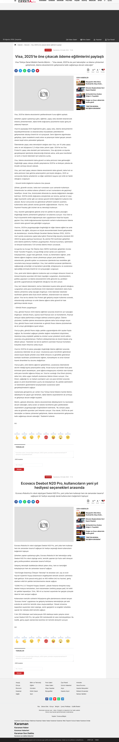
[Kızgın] (46, 434)
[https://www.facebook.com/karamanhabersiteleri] (46, 698)
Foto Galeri (86, 39)
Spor (31, 694)
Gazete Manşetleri (82, 688)
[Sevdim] (31, 434)
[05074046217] (58, 698)
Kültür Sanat (34, 691)
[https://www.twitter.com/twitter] (50, 698)
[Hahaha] (53, 434)
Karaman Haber (41, 721)
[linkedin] (33, 70)
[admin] (62, 698)
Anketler (79, 682)
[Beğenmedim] (39, 434)
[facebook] (16, 70)
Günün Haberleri (66, 685)
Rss (39, 706)
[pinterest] (37, 70)
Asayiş (18, 682)
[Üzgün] (68, 434)
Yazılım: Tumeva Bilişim (59, 716)
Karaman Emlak (85, 721)
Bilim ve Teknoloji (35, 682)
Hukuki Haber (75, 721)
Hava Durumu (80, 685)
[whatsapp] (24, 70)
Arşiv (62, 688)
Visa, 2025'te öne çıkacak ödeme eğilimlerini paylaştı (46, 45)
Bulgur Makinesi (30, 721)
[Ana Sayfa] (15, 45)
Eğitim (32, 685)
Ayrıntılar (90, 740)
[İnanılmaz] (60, 434)
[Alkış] (24, 434)
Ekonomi (26, 45)
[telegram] (29, 70)
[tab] (19, 447)
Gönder (19, 469)
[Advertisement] (59, 23)
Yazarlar (98, 39)
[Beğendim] (17, 434)
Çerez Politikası (65, 706)
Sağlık (18, 694)
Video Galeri (72, 39)
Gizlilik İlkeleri (76, 706)
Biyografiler (49, 691)
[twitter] (20, 70)
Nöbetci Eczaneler (82, 691)
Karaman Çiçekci (19, 721)
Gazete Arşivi (65, 691)
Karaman (18, 691)
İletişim (57, 706)
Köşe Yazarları (49, 688)
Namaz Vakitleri (81, 694)
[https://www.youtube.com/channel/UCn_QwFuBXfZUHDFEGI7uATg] (54, 698)
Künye (52, 706)
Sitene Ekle (44, 706)
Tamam (97, 740)
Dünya (18, 685)
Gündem (33, 688)
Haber (48, 721)
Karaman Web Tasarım (64, 721)
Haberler (20, 45)
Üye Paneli (111, 39)
